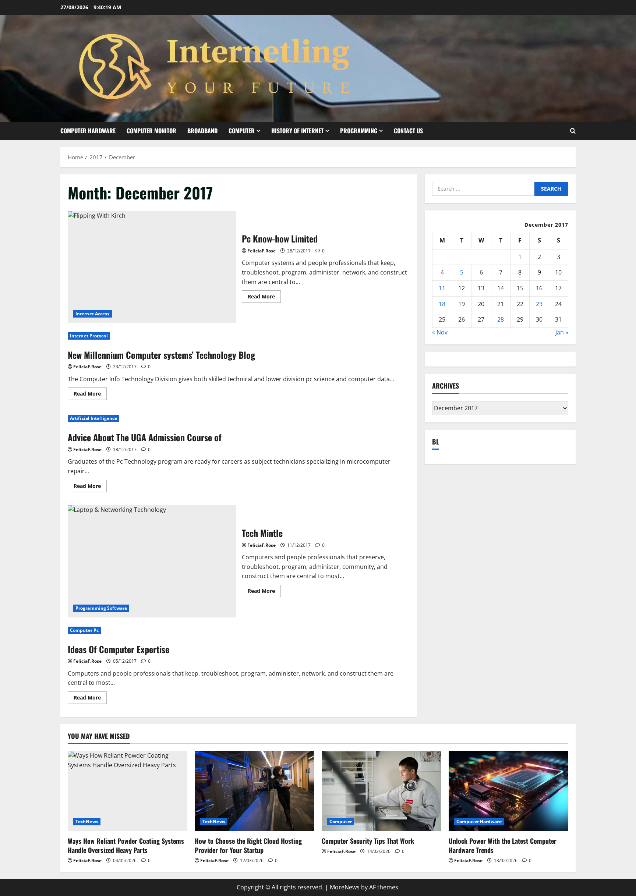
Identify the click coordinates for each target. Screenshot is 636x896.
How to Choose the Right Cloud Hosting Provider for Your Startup (248, 845)
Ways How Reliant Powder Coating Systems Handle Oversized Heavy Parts (126, 845)
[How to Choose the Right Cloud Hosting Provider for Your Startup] (254, 791)
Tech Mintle (152, 561)
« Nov (440, 332)
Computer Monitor (151, 130)
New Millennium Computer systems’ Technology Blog (161, 354)
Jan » (561, 332)
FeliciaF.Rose (261, 251)
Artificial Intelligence (93, 418)
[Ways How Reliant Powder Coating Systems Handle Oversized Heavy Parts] (127, 791)
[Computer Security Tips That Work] (381, 791)
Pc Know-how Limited (152, 267)
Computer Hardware (88, 130)
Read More (264, 298)
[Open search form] (573, 131)
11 (442, 288)
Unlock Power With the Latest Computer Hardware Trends (502, 845)
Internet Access (92, 314)
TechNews (86, 821)
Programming (358, 130)
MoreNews (345, 887)
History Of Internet (297, 130)
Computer (242, 130)
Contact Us (408, 130)
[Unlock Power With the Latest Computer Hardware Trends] (508, 791)
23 (539, 304)
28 (500, 319)
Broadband (202, 130)
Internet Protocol (89, 336)
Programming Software (101, 608)
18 (442, 304)
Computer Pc (84, 630)
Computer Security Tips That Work (368, 841)
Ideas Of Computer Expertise (118, 649)
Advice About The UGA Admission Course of (145, 437)
